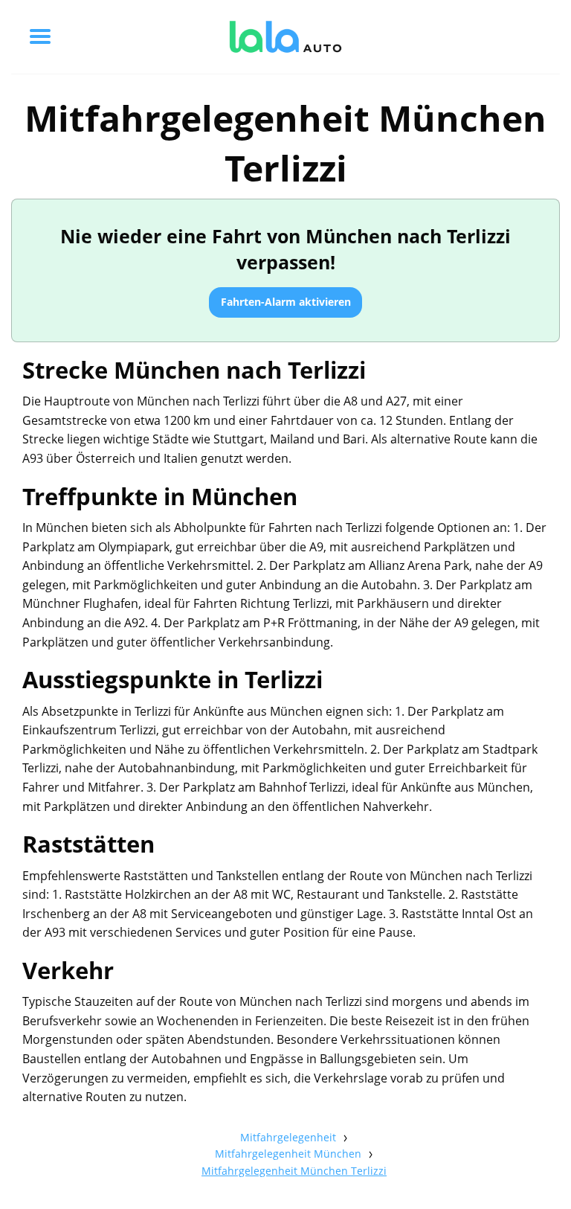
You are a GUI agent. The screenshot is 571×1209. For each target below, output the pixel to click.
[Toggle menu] (40, 36)
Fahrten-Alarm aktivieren (286, 302)
